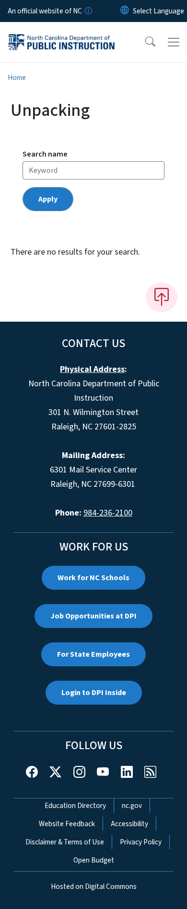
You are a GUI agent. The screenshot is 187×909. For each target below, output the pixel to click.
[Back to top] (161, 297)
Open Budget (93, 860)
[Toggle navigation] (173, 42)
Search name (45, 154)
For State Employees (93, 654)
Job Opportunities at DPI (93, 616)
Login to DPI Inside (93, 692)
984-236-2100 (107, 513)
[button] (143, 42)
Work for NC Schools (93, 577)
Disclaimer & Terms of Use (64, 842)
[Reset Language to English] (124, 11)
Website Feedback (67, 824)
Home (17, 77)
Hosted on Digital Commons (94, 886)
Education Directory (75, 805)
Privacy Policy (141, 842)
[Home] (62, 33)
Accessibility (129, 824)
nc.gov (132, 805)
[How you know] (87, 11)
